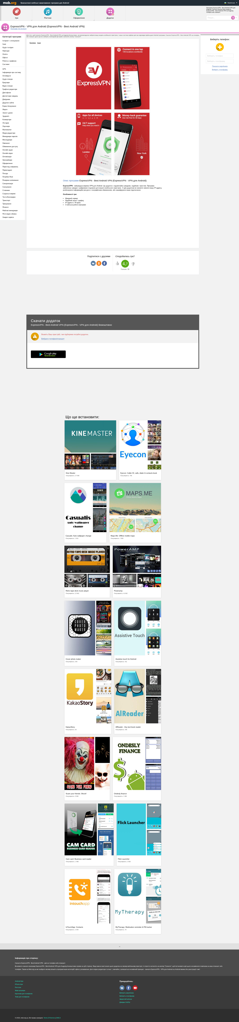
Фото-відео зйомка (9, 214)
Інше (4, 44)
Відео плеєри (7, 86)
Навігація (5, 51)
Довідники (6, 99)
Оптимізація (6, 157)
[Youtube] (136, 990)
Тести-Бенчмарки (8, 197)
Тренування (6, 204)
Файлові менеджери (10, 210)
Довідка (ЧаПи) (125, 1002)
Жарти (4, 109)
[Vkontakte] (123, 990)
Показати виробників (220, 66)
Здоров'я (5, 116)
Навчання (6, 143)
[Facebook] (129, 990)
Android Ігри (19, 981)
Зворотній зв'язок (126, 999)
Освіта (4, 54)
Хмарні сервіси (8, 217)
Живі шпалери (20, 990)
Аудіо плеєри (7, 79)
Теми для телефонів (22, 997)
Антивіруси (6, 76)
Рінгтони (18, 987)
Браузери (6, 82)
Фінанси (5, 207)
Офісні (5, 58)
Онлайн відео (7, 153)
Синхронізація (7, 183)
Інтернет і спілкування (10, 41)
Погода (5, 173)
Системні (5, 64)
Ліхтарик (5, 123)
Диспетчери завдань (10, 96)
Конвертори (6, 119)
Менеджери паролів (9, 136)
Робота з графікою (9, 61)
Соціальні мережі (8, 194)
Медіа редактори (8, 133)
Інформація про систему (11, 72)
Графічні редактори (9, 89)
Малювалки (6, 130)
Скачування (6, 187)
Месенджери (7, 140)
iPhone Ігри (19, 984)
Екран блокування (9, 106)
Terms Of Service (49, 1018)
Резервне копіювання (10, 180)
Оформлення (7, 163)
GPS (4, 69)
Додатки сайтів (8, 103)
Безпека (33, 43)
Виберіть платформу (220, 70)
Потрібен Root (7, 177)
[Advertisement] (13, 261)
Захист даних (7, 113)
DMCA (58, 1018)
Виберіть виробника (127, 993)
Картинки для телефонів (23, 994)
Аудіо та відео (7, 47)
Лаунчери (6, 126)
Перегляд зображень (10, 167)
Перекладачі (7, 170)
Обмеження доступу (10, 146)
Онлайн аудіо (7, 150)
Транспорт (6, 200)
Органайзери (7, 160)
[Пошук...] (234, 18)
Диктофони (6, 93)
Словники (6, 190)
